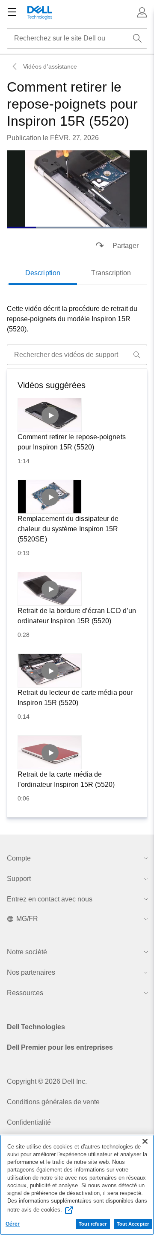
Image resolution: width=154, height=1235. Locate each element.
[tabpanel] (77, 319)
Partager (126, 245)
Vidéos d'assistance (50, 66)
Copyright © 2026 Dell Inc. (47, 1081)
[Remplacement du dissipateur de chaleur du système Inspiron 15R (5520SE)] (50, 497)
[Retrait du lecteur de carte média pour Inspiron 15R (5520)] (50, 670)
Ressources (25, 992)
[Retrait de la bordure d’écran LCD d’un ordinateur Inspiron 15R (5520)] (50, 589)
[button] (142, 12)
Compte (19, 858)
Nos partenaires (31, 972)
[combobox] (77, 38)
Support (19, 878)
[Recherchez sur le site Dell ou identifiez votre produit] (137, 38)
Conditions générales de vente (53, 1101)
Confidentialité (29, 1122)
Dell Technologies (36, 1027)
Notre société (27, 952)
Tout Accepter (133, 1223)
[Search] (136, 354)
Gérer (13, 1224)
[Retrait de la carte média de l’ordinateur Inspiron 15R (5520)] (50, 752)
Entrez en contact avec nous (49, 899)
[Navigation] (12, 12)
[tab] (43, 273)
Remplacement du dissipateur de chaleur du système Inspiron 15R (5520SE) (68, 529)
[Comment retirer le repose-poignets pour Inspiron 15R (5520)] (50, 415)
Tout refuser (93, 1223)
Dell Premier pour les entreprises (60, 1047)
